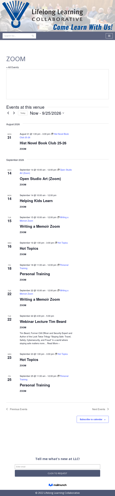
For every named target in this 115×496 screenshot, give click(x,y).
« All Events (12, 67)
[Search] (33, 36)
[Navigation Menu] (109, 35)
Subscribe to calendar (91, 419)
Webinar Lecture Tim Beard (43, 321)
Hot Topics (29, 248)
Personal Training (35, 273)
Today (22, 113)
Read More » (53, 343)
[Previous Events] (8, 113)
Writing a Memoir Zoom (40, 226)
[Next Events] (14, 113)
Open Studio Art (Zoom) (40, 178)
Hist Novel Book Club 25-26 (43, 142)
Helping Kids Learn (36, 200)
